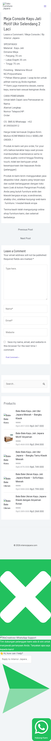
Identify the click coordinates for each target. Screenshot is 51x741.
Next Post (25, 238)
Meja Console (32, 34)
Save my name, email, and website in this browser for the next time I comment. (25, 346)
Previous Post (25, 229)
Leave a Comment (13, 34)
